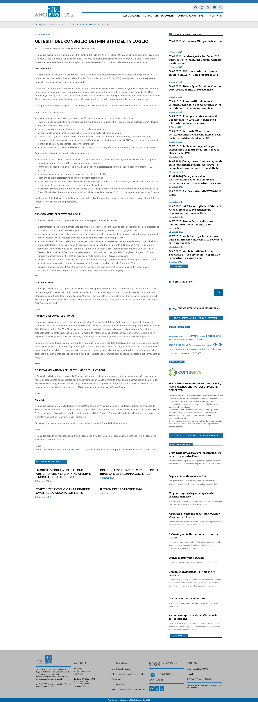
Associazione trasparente (121, 669)
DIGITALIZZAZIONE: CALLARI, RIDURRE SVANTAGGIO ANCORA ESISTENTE (63, 491)
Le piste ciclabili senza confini (187, 476)
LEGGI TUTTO (178, 266)
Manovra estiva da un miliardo (188, 598)
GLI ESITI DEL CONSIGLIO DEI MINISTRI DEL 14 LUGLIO (86, 24)
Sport (176, 353)
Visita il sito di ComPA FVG (197, 669)
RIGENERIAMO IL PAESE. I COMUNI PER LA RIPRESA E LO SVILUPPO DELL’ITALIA (129, 471)
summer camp (185, 353)
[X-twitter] (208, 7)
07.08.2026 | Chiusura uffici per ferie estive (195, 41)
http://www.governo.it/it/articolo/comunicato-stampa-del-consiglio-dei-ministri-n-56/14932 (110, 449)
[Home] (36, 24)
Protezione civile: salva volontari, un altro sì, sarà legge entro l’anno (195, 454)
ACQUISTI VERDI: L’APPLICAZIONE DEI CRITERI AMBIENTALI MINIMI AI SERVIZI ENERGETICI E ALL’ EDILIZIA (64, 473)
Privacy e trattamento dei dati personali (127, 674)
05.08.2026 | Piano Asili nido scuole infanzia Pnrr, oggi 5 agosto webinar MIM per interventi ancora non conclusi (195, 104)
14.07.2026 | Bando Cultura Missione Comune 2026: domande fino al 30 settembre (191, 224)
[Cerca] (218, 292)
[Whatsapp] (152, 675)
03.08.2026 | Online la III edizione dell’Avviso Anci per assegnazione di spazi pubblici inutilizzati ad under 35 (195, 134)
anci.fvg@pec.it (83, 684)
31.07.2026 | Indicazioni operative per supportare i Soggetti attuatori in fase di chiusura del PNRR (194, 149)
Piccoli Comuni (207, 345)
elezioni (202, 336)
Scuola (218, 349)
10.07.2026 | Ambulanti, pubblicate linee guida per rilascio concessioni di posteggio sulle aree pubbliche (195, 239)
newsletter (200, 340)
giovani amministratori (177, 340)
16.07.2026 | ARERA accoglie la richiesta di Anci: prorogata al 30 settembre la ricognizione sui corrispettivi (195, 209)
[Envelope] (214, 7)
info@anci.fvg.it (84, 681)
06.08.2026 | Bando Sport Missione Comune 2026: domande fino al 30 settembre (195, 88)
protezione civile (207, 349)
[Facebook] (195, 7)
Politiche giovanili (175, 349)
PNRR (217, 344)
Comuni (193, 335)
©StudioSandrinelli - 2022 (140, 700)
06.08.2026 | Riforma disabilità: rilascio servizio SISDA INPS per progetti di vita (193, 73)
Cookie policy (117, 679)
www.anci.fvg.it (80, 686)
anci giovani (173, 336)
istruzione (190, 340)
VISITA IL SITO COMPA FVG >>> (195, 435)
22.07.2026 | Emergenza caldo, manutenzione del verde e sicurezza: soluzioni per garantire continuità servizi (195, 179)
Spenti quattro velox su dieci (186, 557)
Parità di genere (195, 345)
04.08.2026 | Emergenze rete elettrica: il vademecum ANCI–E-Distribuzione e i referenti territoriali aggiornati (193, 119)
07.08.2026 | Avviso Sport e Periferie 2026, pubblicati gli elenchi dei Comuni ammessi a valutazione (195, 59)
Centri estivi (183, 336)
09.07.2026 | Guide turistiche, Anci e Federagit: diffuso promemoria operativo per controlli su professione (194, 254)
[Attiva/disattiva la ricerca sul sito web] (220, 7)
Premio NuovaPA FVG (190, 349)
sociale (171, 353)
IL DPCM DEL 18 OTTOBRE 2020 (121, 489)
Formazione (213, 335)
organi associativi (178, 344)
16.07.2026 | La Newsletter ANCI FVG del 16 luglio (195, 193)
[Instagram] (202, 7)
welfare (197, 353)
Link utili (190, 674)
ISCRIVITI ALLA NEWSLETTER (196, 318)
